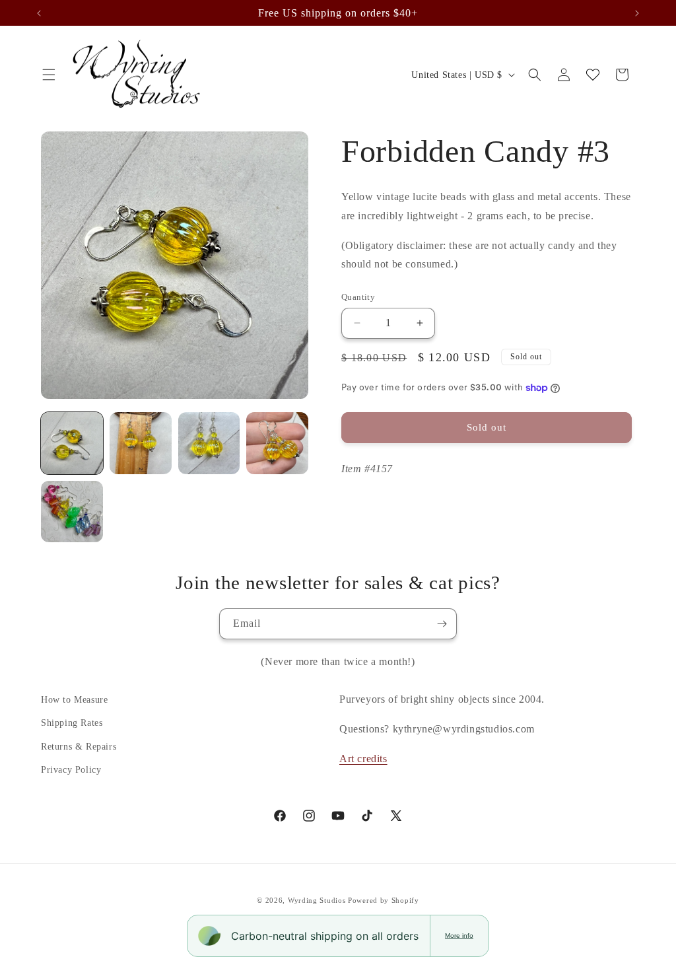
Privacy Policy (71, 770)
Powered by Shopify (383, 900)
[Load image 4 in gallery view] (277, 443)
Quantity (358, 297)
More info (459, 935)
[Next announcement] (637, 13)
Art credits (363, 758)
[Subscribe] (441, 623)
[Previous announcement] (38, 13)
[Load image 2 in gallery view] (141, 443)
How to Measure (74, 700)
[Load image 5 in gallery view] (72, 512)
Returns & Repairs (78, 747)
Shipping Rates (71, 723)
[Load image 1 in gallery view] (72, 443)
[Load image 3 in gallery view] (209, 443)
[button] (48, 74)
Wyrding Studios (317, 900)
